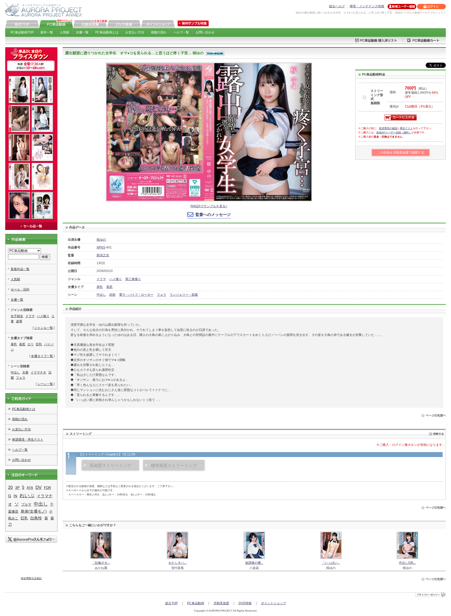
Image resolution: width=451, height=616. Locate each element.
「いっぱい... (331, 563)
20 (10, 487)
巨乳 (39, 344)
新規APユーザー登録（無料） (393, 132)
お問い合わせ (205, 32)
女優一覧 (82, 32)
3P (17, 487)
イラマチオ (38, 372)
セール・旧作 (20, 289)
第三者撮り (133, 279)
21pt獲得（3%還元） (420, 106)
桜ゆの (101, 239)
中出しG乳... (407, 563)
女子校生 (17, 316)
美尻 (109, 287)
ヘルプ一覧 (181, 32)
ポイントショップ (273, 603)
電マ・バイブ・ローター (136, 295)
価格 (393, 92)
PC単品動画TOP (22, 32)
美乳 (100, 287)
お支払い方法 (134, 32)
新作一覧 (46, 32)
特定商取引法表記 (31, 578)
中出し (101, 295)
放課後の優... (254, 563)
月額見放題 (221, 603)
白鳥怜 (36, 518)
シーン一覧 (45, 384)
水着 (25, 372)
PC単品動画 (195, 603)
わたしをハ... (178, 563)
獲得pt (394, 106)
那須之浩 (103, 255)
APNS (101, 247)
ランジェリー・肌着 (184, 295)
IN (15, 496)
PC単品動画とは (106, 32)
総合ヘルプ (337, 6)
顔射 (112, 295)
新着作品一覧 (20, 269)
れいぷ (27, 495)
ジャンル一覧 (43, 328)
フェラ (161, 295)
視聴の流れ (159, 32)
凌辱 (19, 321)
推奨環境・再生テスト (27, 439)
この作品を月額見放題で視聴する (400, 152)
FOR (47, 488)
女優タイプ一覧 (42, 356)
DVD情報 (245, 603)
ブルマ (26, 504)
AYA (30, 488)
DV (38, 487)
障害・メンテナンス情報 (367, 6)
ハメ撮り (115, 279)
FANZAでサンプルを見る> (209, 206)
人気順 (64, 32)
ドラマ (101, 279)
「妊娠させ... (101, 563)
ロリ (30, 344)
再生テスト (406, 128)
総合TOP (171, 603)
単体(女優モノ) (34, 511)
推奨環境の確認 (388, 128)
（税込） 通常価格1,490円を (421, 93)
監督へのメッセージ (213, 214)
